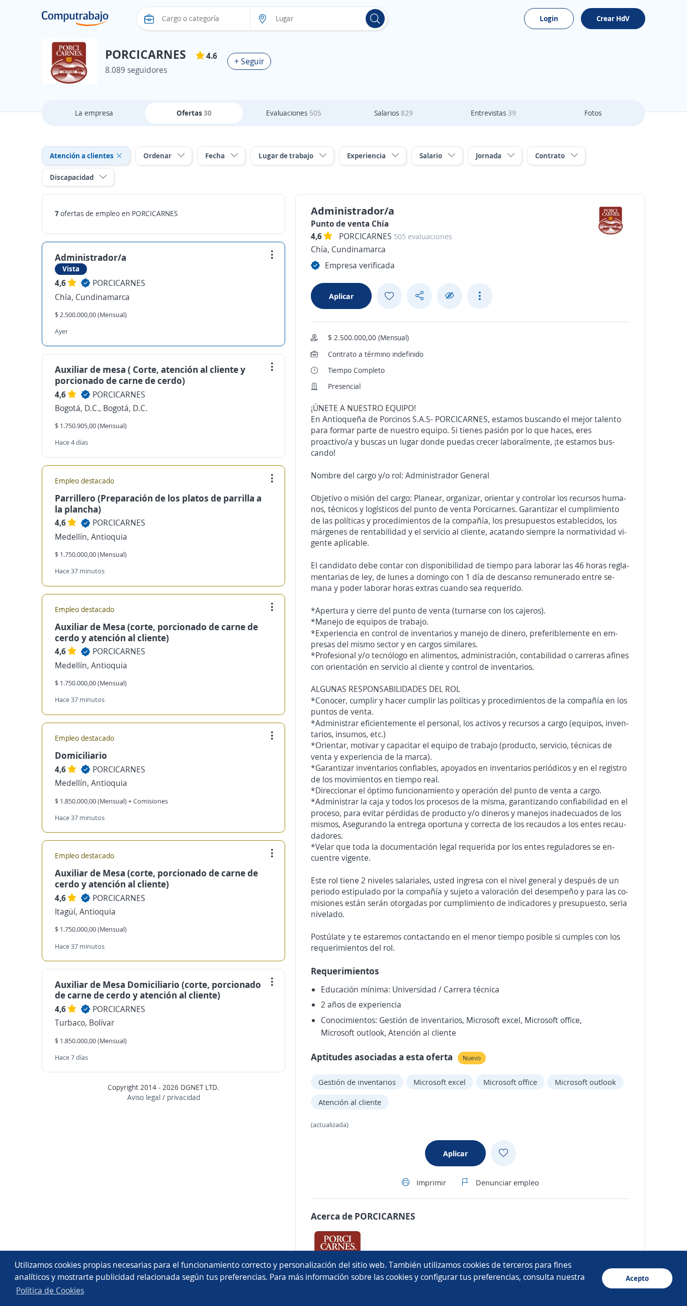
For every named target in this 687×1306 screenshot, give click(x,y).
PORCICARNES (119, 282)
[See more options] (479, 296)
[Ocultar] (449, 295)
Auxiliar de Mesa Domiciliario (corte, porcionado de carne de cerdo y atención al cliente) (158, 989)
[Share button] (419, 295)
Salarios (393, 113)
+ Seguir (249, 61)
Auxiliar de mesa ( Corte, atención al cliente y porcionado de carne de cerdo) (150, 374)
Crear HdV (613, 18)
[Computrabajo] (75, 18)
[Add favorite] (389, 296)
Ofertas (194, 113)
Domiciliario (81, 755)
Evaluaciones (293, 113)
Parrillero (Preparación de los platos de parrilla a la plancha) (158, 503)
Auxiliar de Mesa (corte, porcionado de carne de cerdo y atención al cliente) (156, 632)
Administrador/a (90, 257)
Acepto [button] (637, 1278)
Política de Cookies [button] (50, 1290)
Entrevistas (493, 113)
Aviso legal (143, 1097)
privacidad (183, 1097)
